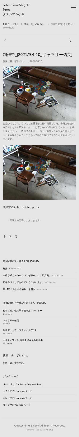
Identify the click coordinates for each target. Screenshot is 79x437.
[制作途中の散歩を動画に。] (5, 41)
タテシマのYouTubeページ (16, 405)
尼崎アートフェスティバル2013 (19, 330)
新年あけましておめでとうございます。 (23, 282)
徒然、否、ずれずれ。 (34, 24)
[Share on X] (10, 236)
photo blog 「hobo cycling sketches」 (23, 384)
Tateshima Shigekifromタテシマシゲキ (16, 9)
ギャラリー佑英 (11, 320)
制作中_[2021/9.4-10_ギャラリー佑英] (37, 54)
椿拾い (6, 268)
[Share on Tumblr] (16, 236)
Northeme (48, 429)
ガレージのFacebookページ (17, 398)
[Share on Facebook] (4, 236)
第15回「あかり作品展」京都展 (19, 289)
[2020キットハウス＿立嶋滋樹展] (70, 41)
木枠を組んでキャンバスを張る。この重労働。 (27, 275)
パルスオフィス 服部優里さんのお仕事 (23, 340)
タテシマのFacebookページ (17, 391)
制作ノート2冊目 (11, 24)
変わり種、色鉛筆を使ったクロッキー (22, 310)
